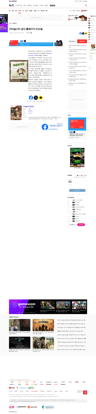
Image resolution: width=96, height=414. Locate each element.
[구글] (20, 382)
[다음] (27, 382)
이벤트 (69, 115)
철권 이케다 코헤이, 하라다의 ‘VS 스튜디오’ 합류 (78, 54)
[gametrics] (12, 384)
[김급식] (27, 384)
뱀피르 (91, 23)
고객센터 (55, 391)
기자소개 (66, 391)
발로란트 (77, 204)
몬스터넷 (30, 113)
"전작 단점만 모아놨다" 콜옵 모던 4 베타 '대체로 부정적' (78, 75)
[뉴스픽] (41, 384)
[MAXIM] (70, 382)
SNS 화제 (82, 41)
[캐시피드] (56, 384)
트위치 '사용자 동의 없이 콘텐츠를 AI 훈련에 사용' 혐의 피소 (72, 320)
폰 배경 (91, 39)
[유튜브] (12, 388)
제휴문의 (16, 391)
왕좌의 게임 (92, 20)
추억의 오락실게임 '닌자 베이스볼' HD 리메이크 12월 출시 (77, 63)
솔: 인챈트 (92, 18)
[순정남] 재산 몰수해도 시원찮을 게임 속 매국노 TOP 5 (78, 79)
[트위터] (17, 388)
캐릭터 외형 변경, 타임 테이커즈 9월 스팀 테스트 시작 (71, 342)
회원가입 (80, 1)
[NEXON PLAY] (48, 382)
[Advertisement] (36, 17)
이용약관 (27, 391)
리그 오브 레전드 (79, 200)
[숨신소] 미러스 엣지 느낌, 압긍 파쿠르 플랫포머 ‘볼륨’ (71, 338)
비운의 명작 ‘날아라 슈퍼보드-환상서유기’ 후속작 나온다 (77, 58)
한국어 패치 (92, 37)
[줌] (41, 382)
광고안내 (21, 391)
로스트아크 (77, 221)
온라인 (15, 23)
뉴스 (10, 23)
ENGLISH (28, 32)
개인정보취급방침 (34, 391)
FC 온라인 (77, 202)
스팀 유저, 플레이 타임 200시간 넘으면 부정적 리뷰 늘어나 (77, 50)
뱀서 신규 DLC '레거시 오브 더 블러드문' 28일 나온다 (71, 349)
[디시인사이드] (63, 384)
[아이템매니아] (20, 384)
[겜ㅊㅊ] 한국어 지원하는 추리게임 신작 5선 (78, 46)
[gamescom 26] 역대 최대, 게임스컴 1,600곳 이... (47, 311)
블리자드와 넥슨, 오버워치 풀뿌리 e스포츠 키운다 (78, 84)
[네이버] (12, 382)
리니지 (76, 211)
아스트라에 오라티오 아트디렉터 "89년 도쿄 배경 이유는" (72, 346)
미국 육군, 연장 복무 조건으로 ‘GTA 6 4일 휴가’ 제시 (77, 67)
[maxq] (77, 382)
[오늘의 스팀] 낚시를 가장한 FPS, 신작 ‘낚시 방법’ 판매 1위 (72, 334)
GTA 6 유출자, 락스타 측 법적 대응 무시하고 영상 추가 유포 (72, 323)
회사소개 (10, 391)
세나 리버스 (92, 25)
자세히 (55, 118)
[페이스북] (23, 388)
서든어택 (77, 216)
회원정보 (61, 391)
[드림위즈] (83, 382)
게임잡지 (70, 145)
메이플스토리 (78, 209)
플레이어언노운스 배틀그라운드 (82, 214)
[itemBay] (63, 382)
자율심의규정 (49, 391)
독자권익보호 (42, 391)
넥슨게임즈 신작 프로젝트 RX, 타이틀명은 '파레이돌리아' (72, 327)
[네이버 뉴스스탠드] (32, 388)
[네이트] (34, 382)
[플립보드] (48, 384)
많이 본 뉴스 (72, 41)
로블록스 (77, 218)
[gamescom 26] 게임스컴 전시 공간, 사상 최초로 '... (79, 311)
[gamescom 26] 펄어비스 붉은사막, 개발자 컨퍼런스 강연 (63, 311)
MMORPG (30, 111)
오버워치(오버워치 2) (79, 207)
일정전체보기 (77, 190)
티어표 (91, 34)
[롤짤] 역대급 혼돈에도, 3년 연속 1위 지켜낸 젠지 (70, 331)
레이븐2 (91, 27)
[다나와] (56, 382)
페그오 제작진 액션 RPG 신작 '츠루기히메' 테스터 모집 (78, 71)
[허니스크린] (34, 384)
